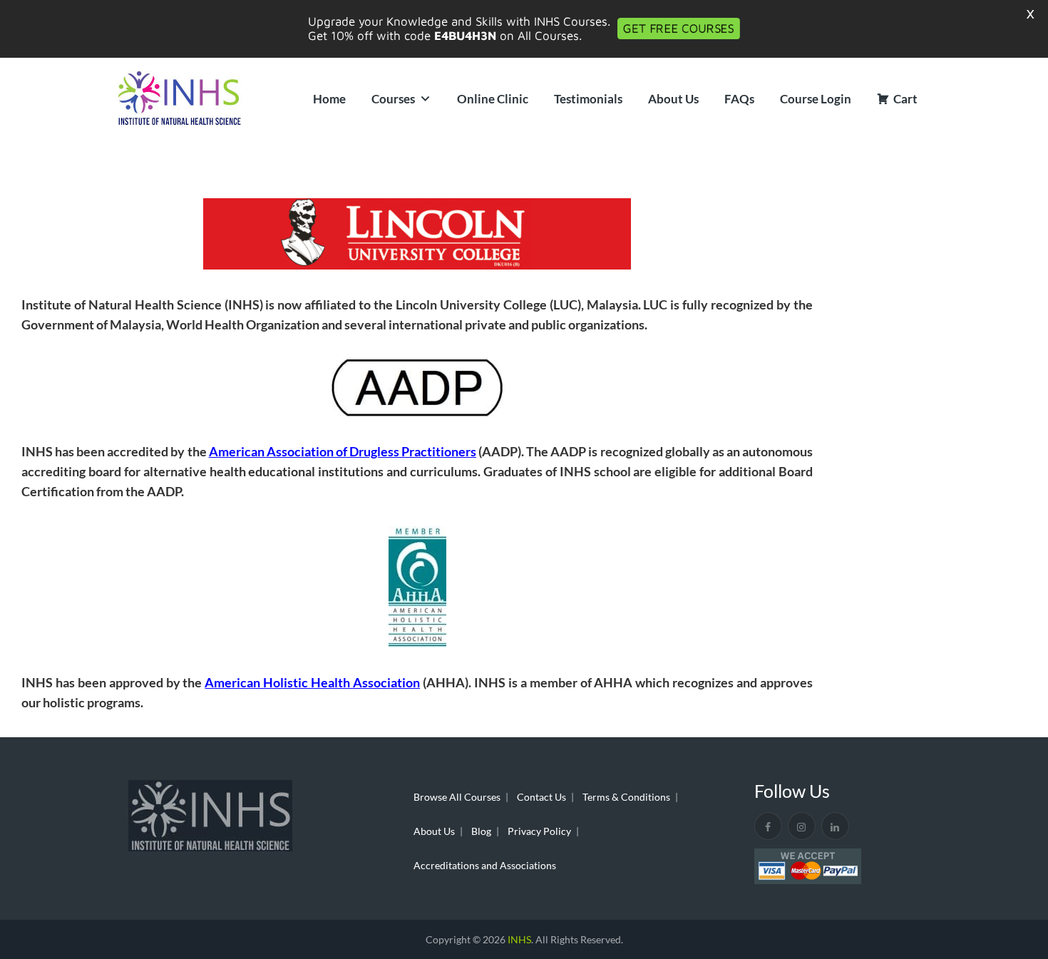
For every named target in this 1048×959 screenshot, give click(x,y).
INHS (519, 939)
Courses (393, 98)
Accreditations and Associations (484, 865)
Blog (481, 831)
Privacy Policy (539, 831)
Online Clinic (492, 98)
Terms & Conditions (626, 797)
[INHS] (180, 99)
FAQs (739, 98)
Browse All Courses (456, 797)
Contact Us (541, 797)
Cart (905, 98)
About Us (673, 98)
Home (329, 98)
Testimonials (588, 98)
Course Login (815, 98)
